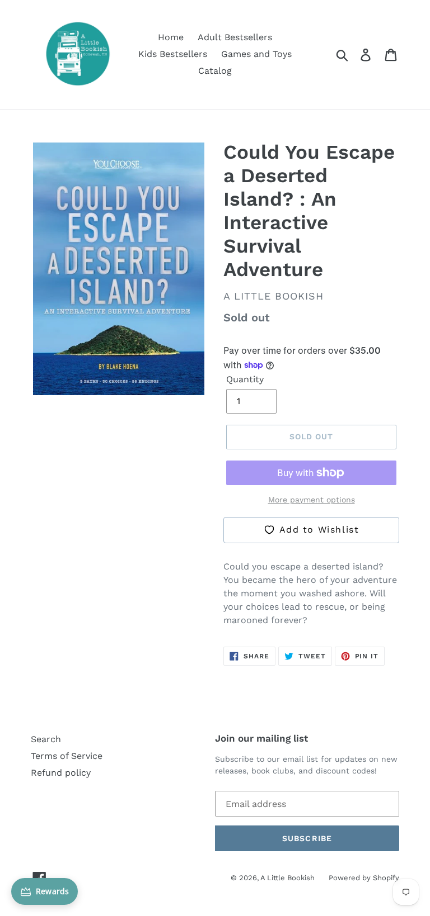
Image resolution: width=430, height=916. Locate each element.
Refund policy (61, 772)
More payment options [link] (311, 499)
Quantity (245, 379)
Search (46, 739)
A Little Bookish (287, 878)
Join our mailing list (261, 738)
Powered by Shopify (364, 878)
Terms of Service (66, 756)
